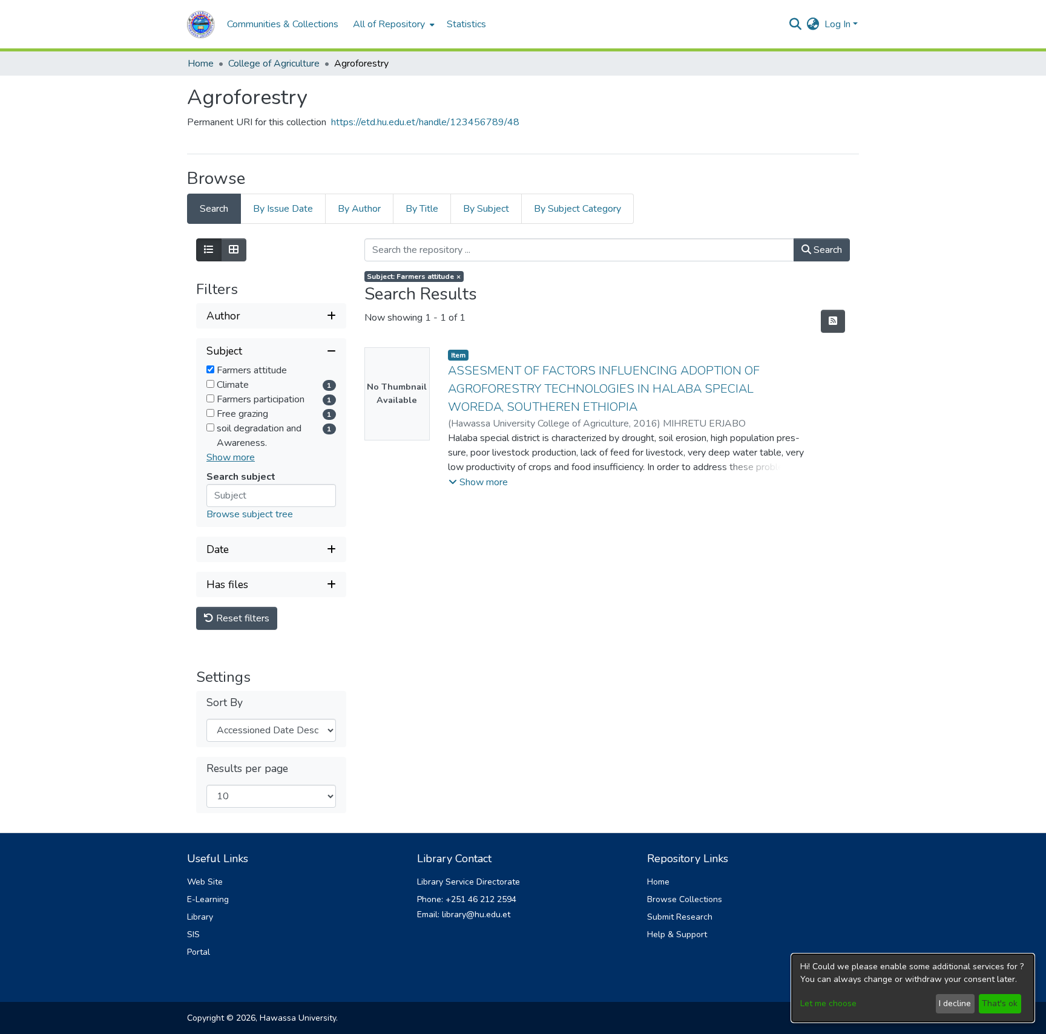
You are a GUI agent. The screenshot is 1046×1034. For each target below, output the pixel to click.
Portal (198, 952)
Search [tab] (214, 208)
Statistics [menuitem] (466, 24)
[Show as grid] (233, 249)
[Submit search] (795, 24)
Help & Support (677, 934)
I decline (955, 1003)
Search (826, 250)
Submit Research (679, 917)
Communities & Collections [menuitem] (282, 24)
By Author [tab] (359, 208)
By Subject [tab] (486, 208)
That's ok (1000, 1003)
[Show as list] (209, 249)
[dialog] (913, 988)
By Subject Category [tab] (577, 208)
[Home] (201, 24)
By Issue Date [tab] (283, 208)
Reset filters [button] (241, 618)
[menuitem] (392, 24)
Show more (230, 457)
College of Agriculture (274, 63)
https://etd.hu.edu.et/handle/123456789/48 (425, 122)
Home (201, 63)
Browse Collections (684, 899)
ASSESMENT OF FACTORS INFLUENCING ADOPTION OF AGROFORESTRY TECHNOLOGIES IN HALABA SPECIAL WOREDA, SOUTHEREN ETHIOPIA (604, 388)
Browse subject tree (249, 514)
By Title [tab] (422, 208)
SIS (193, 934)
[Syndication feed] (833, 321)
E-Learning (208, 899)
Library (200, 917)
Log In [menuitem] (837, 24)
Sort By (224, 702)
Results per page (247, 768)
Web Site (205, 882)
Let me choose (828, 1003)
